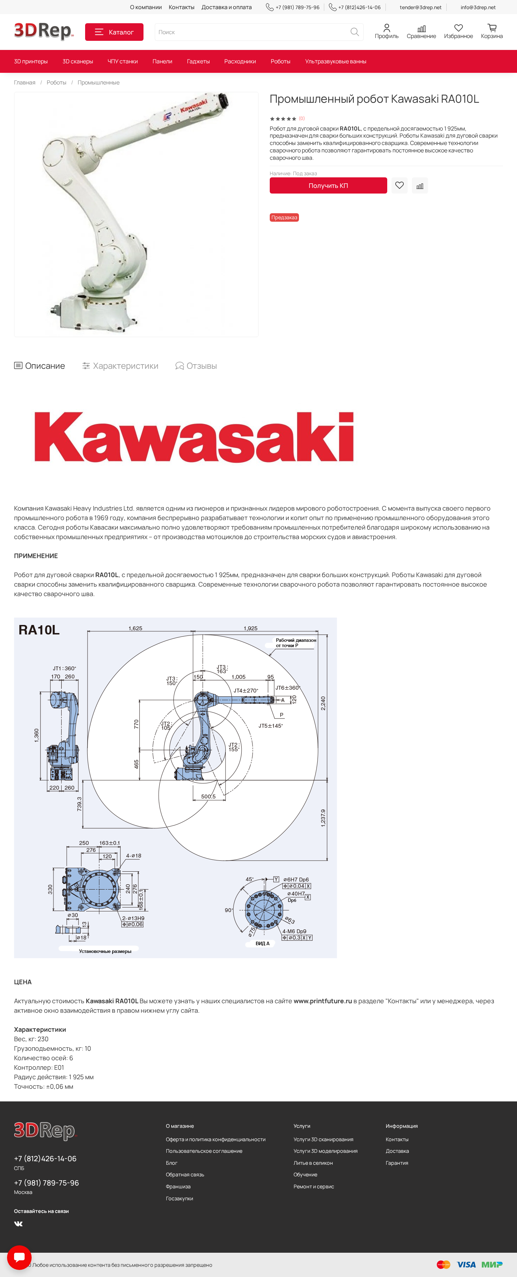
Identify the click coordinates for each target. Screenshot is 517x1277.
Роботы (281, 61)
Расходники (240, 61)
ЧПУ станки (123, 61)
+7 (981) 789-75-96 (297, 7)
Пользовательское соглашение (204, 1151)
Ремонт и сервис (314, 1186)
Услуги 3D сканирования (323, 1139)
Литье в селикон (313, 1162)
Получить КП (328, 185)
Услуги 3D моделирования (326, 1151)
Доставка (397, 1151)
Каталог (121, 32)
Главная (25, 82)
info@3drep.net (478, 7)
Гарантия (397, 1162)
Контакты (181, 7)
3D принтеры (31, 61)
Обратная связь (185, 1174)
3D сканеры (78, 61)
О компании (146, 7)
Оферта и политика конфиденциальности (216, 1139)
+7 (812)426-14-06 (359, 7)
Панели (162, 61)
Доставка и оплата (227, 7)
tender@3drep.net (421, 7)
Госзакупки (179, 1198)
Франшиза (178, 1186)
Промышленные (99, 82)
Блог (172, 1162)
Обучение (305, 1174)
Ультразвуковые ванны (335, 61)
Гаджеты (198, 61)
